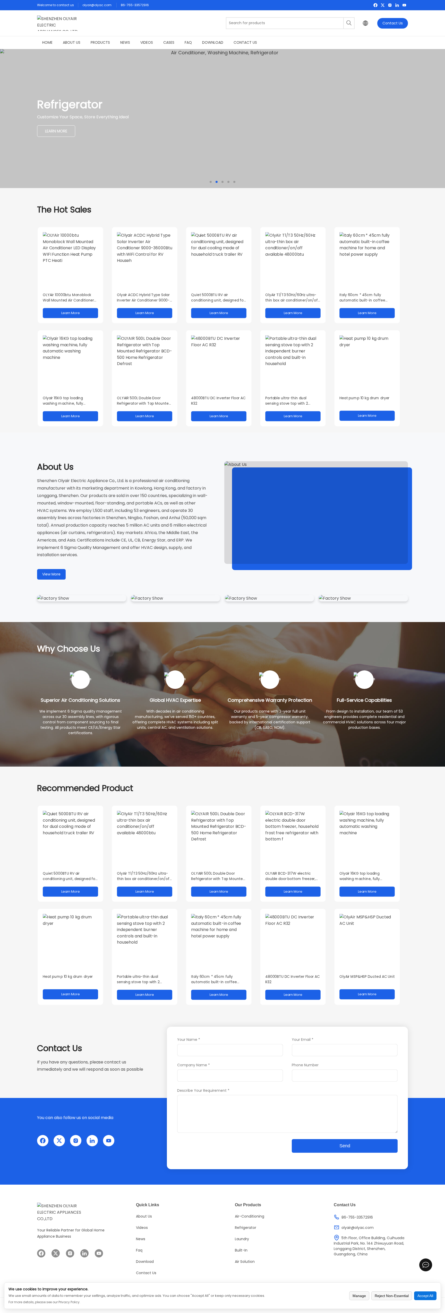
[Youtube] (404, 5)
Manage (359, 1296)
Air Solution (245, 1261)
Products (100, 42)
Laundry (242, 1238)
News (125, 42)
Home (47, 42)
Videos (146, 42)
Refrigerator (245, 1227)
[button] (211, 182)
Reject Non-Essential (392, 1296)
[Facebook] (375, 5)
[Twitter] (382, 5)
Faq (188, 42)
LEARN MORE (56, 133)
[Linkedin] (397, 5)
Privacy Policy (69, 1302)
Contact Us (392, 23)
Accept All (425, 1296)
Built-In (241, 1250)
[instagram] (389, 5)
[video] (316, 512)
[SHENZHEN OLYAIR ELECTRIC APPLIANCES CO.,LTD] (57, 23)
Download (212, 42)
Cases (168, 42)
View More (51, 574)
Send (344, 1145)
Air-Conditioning (249, 1216)
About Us (71, 42)
